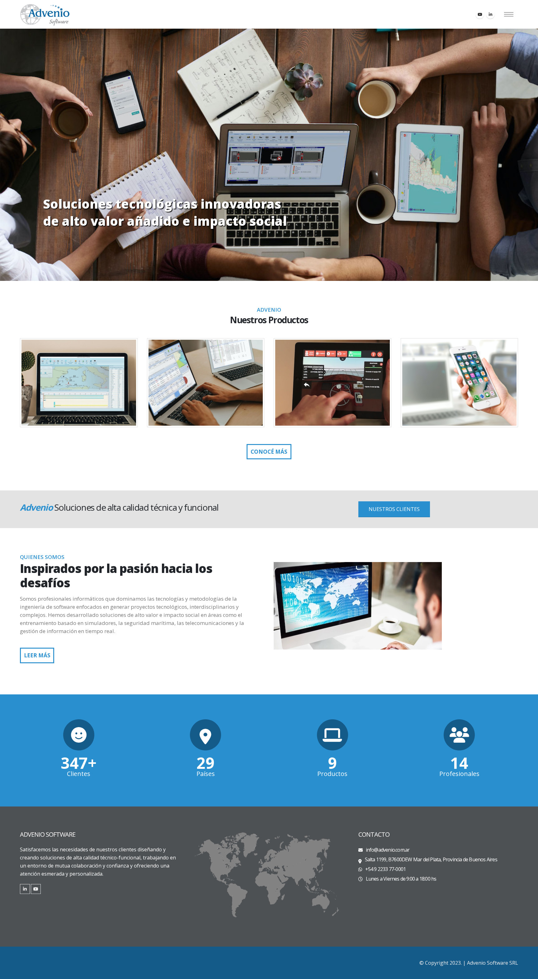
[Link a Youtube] (36, 889)
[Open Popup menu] (508, 14)
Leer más (37, 655)
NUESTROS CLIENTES (394, 509)
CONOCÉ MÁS (269, 451)
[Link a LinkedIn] (25, 889)
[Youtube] (479, 14)
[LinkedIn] (490, 14)
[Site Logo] (45, 14)
